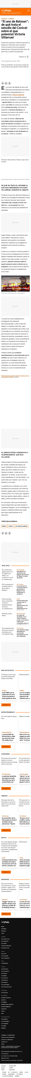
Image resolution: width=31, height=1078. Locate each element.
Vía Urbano (4, 1019)
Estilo (3, 1011)
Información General (7, 1004)
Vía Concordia (5, 984)
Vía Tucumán (4, 956)
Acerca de (4, 1041)
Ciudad (4, 1074)
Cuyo (2, 961)
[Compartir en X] (9, 83)
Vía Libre (3, 1025)
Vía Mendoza (4, 963)
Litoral (3, 966)
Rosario (3, 931)
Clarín (4, 1072)
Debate (4, 526)
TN (8, 1072)
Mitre (21, 1072)
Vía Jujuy (4, 953)
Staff (2, 1044)
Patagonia (4, 990)
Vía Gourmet (4, 1023)
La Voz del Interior (7, 1076)
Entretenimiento (6, 1006)
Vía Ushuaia (4, 992)
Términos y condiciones (8, 1035)
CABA (2, 933)
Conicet (11, 18)
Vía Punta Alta (5, 948)
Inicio (2, 926)
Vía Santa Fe (4, 978)
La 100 (26, 1072)
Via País (11, 377)
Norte (3, 951)
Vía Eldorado (5, 971)
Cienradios (11, 1074)
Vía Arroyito (4, 941)
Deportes (4, 1009)
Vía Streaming (5, 1021)
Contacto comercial (7, 1039)
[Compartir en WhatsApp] (6, 83)
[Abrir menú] (28, 10)
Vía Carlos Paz (5, 939)
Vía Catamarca (5, 958)
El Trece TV (14, 1072)
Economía (4, 1002)
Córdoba (3, 928)
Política (4, 18)
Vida (2, 1013)
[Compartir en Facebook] (2, 83)
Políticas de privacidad (8, 1037)
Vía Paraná (4, 982)
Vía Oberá (4, 975)
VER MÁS (5, 704)
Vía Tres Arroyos (6, 945)
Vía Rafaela (4, 980)
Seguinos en (22, 56)
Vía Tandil (4, 943)
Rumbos (3, 1028)
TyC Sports (19, 1074)
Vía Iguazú (4, 973)
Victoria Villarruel (21, 526)
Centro (3, 936)
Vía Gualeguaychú (6, 987)
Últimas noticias (6, 997)
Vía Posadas (4, 969)
